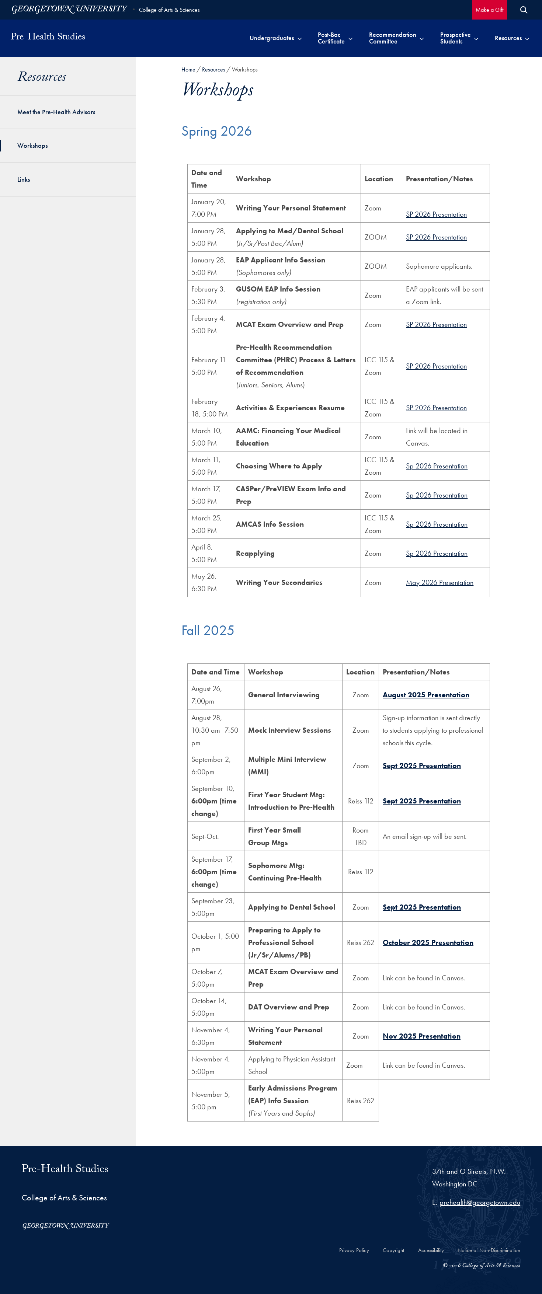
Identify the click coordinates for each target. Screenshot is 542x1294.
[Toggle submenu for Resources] (527, 38)
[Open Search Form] (524, 10)
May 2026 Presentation (439, 582)
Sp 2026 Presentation (437, 466)
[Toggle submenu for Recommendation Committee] (421, 38)
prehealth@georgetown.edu (479, 1202)
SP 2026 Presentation (436, 214)
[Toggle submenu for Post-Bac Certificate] (350, 38)
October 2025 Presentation (428, 942)
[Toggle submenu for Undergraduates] (299, 38)
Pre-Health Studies (48, 38)
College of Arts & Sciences (169, 10)
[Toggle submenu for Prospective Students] (476, 38)
